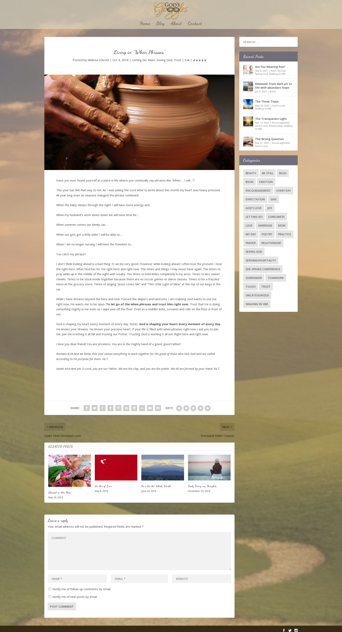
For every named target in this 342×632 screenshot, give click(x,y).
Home (145, 24)
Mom (151, 60)
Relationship (276, 126)
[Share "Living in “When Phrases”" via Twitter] (95, 408)
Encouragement (281, 122)
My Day (281, 70)
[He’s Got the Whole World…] (162, 467)
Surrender (254, 278)
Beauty (251, 173)
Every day (283, 190)
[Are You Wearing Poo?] (248, 69)
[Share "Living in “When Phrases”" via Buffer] (134, 408)
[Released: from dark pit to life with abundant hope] (248, 86)
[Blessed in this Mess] (69, 471)
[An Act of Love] (116, 467)
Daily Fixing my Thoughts (202, 486)
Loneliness (276, 217)
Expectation (255, 199)
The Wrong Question (269, 139)
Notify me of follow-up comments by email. (81, 589)
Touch (251, 286)
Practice (284, 234)
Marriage (265, 225)
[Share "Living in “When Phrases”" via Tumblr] (110, 408)
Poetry (267, 234)
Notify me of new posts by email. (74, 597)
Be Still (267, 173)
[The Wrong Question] (248, 142)
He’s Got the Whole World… (156, 486)
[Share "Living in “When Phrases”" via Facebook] (87, 408)
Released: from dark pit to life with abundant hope (273, 85)
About (176, 24)
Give (274, 199)
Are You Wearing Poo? (270, 67)
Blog (160, 24)
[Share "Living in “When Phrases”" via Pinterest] (118, 408)
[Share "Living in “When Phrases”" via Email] (150, 408)
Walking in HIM (277, 74)
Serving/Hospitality (261, 260)
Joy (269, 208)
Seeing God (164, 60)
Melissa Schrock (98, 60)
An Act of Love (103, 486)
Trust (177, 60)
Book (273, 91)
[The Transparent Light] (248, 121)
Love (249, 225)
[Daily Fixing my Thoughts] (209, 467)
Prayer (251, 243)
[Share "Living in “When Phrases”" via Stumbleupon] (142, 408)
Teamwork (276, 278)
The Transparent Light (271, 119)
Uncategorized (257, 295)
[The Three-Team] (248, 104)
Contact (195, 24)
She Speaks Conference (263, 269)
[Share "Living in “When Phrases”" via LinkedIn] (126, 408)
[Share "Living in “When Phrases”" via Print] (158, 408)
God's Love (278, 105)
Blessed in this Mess (59, 492)
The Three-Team (267, 101)
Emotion (266, 182)
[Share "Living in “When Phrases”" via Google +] (102, 408)
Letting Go (139, 60)
